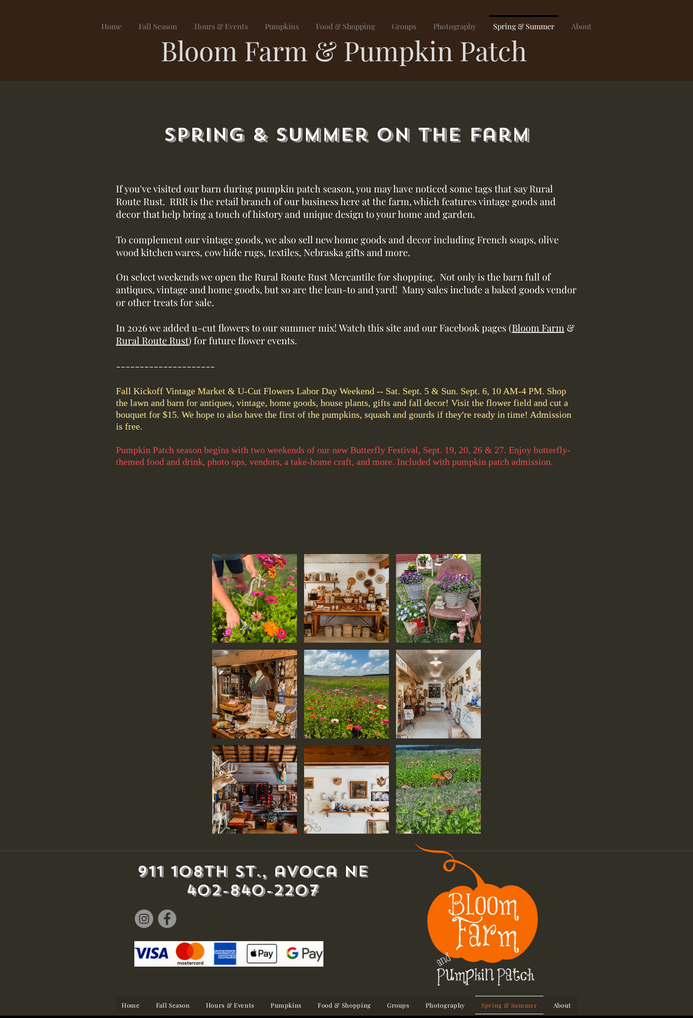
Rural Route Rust (152, 340)
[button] (254, 598)
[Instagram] (144, 919)
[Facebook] (167, 919)
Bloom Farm (538, 327)
